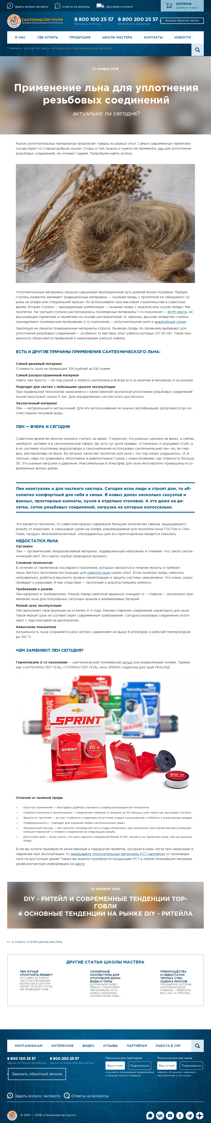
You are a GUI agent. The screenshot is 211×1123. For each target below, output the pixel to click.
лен (161, 148)
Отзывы (110, 1045)
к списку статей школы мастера (37, 942)
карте (79, 864)
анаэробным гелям (170, 322)
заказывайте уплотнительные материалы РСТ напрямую (117, 854)
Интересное (62, 1045)
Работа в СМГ (168, 1045)
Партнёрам (137, 1045)
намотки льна (98, 572)
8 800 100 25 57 (94, 19)
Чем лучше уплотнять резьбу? (36, 973)
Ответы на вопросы (76, 6)
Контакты (153, 37)
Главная (13, 48)
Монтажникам (28, 1045)
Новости (182, 37)
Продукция (79, 37)
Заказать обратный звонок (182, 20)
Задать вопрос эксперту (31, 6)
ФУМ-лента (176, 312)
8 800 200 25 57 (138, 19)
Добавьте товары (187, 7)
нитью (127, 662)
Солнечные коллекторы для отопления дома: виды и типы (105, 976)
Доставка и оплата (119, 6)
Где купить (47, 37)
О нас (20, 37)
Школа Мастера (117, 37)
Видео (88, 1045)
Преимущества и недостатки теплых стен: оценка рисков (173, 976)
